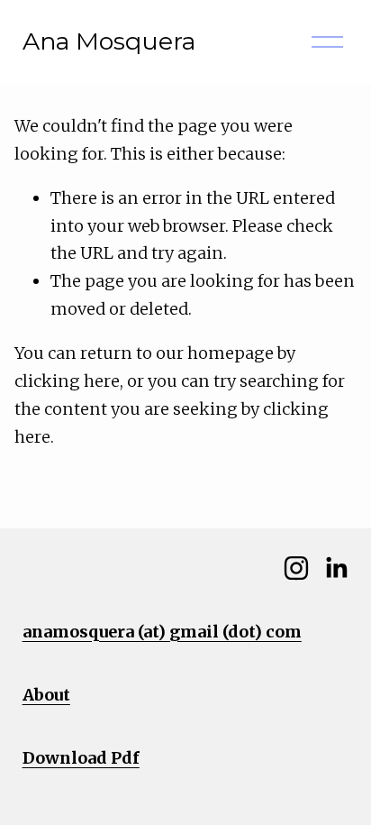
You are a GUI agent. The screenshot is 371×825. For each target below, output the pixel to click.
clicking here (67, 381)
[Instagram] (296, 568)
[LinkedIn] (335, 568)
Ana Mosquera (109, 41)
